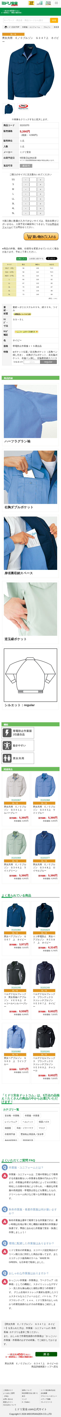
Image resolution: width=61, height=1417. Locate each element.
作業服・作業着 (32, 1115)
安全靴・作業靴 (12, 1115)
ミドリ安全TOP (13, 27)
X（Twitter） (26, 1402)
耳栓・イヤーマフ (25, 1128)
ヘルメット (28, 1122)
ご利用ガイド (8, 1390)
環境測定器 (28, 1140)
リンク (24, 1399)
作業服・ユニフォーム (31, 27)
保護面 (8, 1128)
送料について (27, 1390)
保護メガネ (44, 1122)
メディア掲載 (45, 1399)
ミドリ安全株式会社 (48, 1390)
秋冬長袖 (57, 27)
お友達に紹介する (36, 259)
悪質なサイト (8, 1402)
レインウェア (11, 1122)
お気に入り (21, 259)
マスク (42, 1128)
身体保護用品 (11, 1140)
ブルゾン (46, 27)
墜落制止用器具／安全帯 (32, 1134)
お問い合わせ (8, 1399)
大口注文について (9, 1405)
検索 (54, 20)
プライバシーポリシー (49, 1396)
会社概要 (44, 1393)
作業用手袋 (10, 1134)
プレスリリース (46, 1402)
